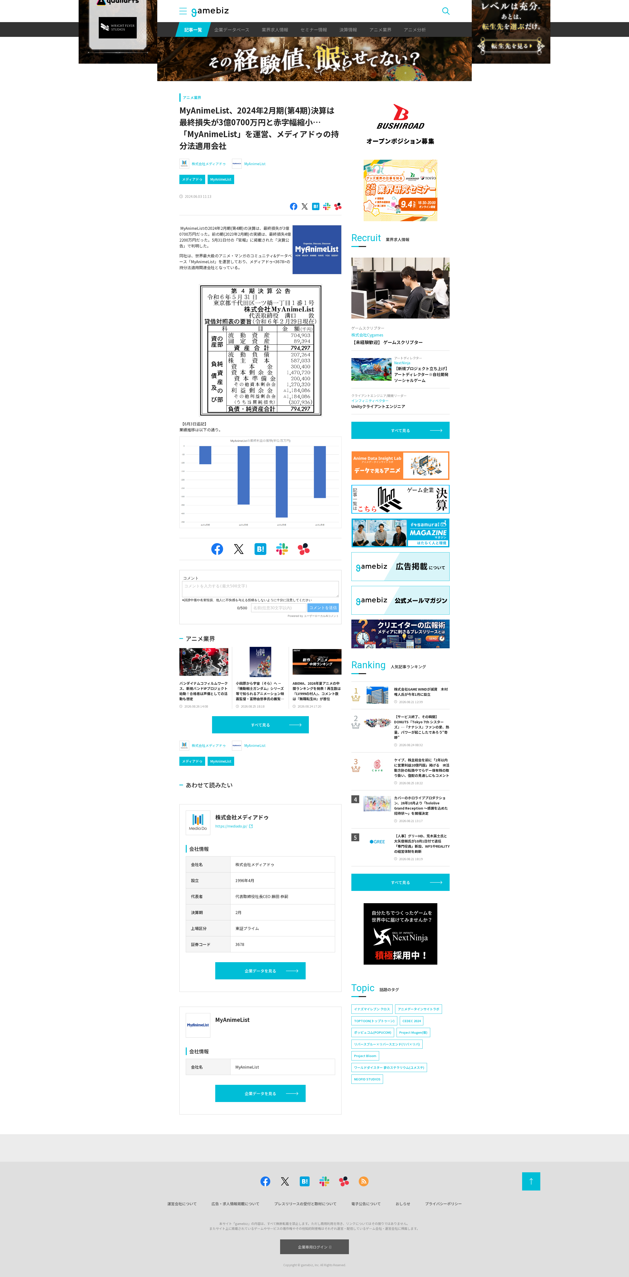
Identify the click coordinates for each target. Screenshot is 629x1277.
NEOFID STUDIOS (367, 1079)
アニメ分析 (415, 29)
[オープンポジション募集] (400, 124)
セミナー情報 (313, 29)
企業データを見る (260, 971)
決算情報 (348, 29)
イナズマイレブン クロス (372, 1009)
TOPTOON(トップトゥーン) (374, 1020)
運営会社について (182, 1203)
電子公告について (366, 1203)
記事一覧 (193, 29)
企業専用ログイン (313, 1246)
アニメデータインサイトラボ (418, 1009)
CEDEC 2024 (411, 1020)
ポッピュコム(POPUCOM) (372, 1032)
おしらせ (403, 1203)
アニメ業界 (380, 29)
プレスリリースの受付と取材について (305, 1203)
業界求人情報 (275, 29)
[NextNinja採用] (400, 934)
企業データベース (231, 29)
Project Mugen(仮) (413, 1032)
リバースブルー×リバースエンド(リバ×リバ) (387, 1044)
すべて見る (260, 725)
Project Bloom (365, 1055)
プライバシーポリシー (443, 1203)
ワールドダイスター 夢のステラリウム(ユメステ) (389, 1067)
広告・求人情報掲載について (235, 1203)
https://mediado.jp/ (231, 826)
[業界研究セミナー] (400, 190)
